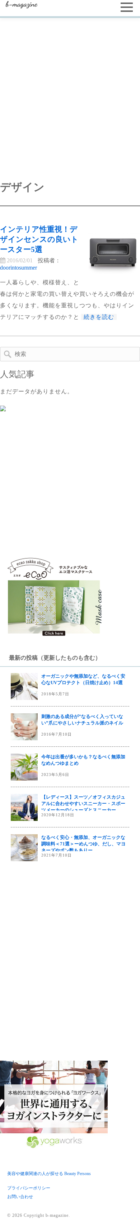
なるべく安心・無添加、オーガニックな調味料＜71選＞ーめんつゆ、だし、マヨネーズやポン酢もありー (83, 844)
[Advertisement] (70, 92)
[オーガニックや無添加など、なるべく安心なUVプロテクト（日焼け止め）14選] (24, 686)
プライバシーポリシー (28, 1188)
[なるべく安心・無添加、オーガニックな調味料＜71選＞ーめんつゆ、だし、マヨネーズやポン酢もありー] (24, 848)
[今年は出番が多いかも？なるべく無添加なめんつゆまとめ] (24, 767)
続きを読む (99, 317)
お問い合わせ (20, 1196)
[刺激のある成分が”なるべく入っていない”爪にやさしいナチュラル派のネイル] (24, 727)
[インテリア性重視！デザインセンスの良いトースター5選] (113, 251)
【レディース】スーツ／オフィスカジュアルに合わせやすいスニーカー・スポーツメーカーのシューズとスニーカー (83, 803)
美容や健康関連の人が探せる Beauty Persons (49, 1173)
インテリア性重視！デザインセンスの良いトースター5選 (39, 239)
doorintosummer (18, 268)
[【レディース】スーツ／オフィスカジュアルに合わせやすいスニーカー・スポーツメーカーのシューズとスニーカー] (24, 807)
